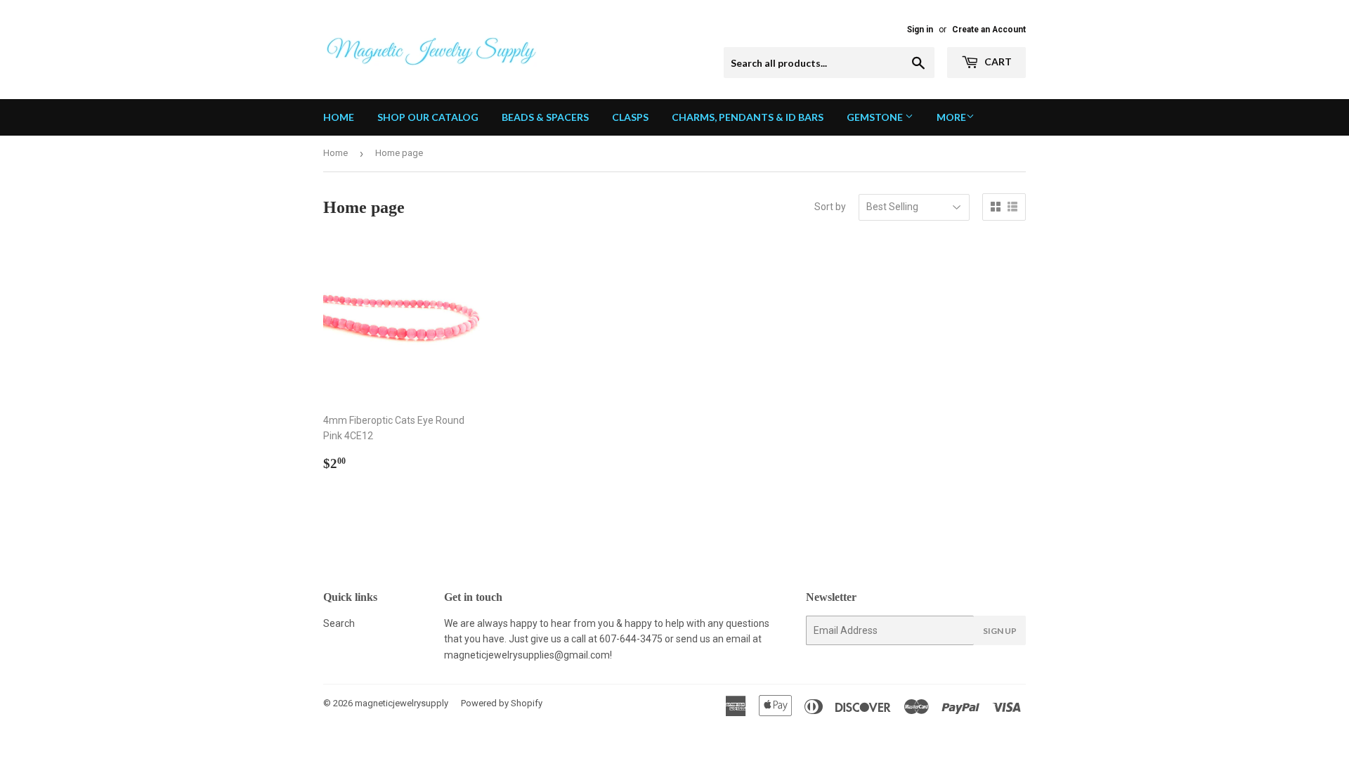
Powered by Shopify (501, 703)
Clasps (630, 117)
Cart (997, 61)
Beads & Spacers (545, 117)
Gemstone (876, 117)
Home (338, 117)
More (951, 117)
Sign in (920, 29)
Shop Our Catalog (427, 117)
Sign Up (1000, 630)
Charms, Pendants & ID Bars (747, 117)
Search (339, 623)
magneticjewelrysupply (401, 703)
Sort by (830, 206)
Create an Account (989, 29)
